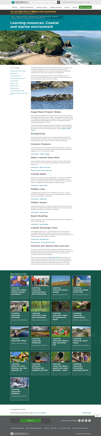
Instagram (89, 420)
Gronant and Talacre (54, 257)
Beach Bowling (14, 88)
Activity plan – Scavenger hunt (40, 239)
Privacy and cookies (64, 428)
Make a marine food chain (17, 78)
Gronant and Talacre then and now (18, 93)
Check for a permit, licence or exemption (73, 2)
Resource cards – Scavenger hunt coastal (43, 242)
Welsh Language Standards (34, 428)
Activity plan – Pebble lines (39, 199)
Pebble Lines (14, 83)
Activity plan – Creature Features (40, 154)
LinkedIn (86, 420)
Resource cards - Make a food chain (41, 170)
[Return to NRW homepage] (20, 2)
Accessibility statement (17, 428)
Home (12, 16)
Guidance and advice (22, 16)
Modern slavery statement (80, 428)
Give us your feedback (39, 412)
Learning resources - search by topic (34, 18)
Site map (46, 428)
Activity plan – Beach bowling (39, 224)
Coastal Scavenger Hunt (17, 90)
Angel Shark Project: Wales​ (18, 71)
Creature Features (15, 76)
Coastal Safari (14, 80)
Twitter (82, 420)
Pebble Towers (14, 85)
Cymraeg (87, 2)
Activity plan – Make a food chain (40, 167)
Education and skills (45, 16)
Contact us (30, 420)
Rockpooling (14, 73)
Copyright (54, 428)
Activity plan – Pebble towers (39, 212)
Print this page (86, 412)
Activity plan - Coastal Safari (39, 185)
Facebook (79, 420)
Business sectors (33, 16)
